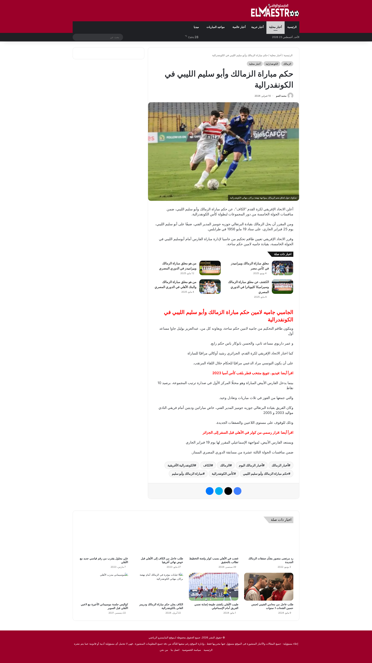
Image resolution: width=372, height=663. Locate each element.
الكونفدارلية (272, 63)
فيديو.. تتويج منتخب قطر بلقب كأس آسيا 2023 (245, 373)
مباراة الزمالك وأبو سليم (187, 474)
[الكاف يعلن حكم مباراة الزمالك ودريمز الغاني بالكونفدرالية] (158, 587)
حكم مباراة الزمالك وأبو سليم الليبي (265, 474)
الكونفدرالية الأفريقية (181, 465)
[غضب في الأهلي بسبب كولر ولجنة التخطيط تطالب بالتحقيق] (213, 541)
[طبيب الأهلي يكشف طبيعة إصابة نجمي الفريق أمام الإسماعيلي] (213, 587)
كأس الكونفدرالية (223, 474)
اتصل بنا (175, 649)
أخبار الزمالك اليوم (251, 465)
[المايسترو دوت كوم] (275, 10)
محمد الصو (281, 95)
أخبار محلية (275, 27)
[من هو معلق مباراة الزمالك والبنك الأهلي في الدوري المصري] (210, 286)
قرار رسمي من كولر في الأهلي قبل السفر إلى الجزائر (241, 432)
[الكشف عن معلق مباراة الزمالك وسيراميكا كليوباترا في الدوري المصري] (282, 286)
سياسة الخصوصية (191, 649)
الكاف (207, 465)
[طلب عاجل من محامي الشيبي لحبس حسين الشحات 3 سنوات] (269, 587)
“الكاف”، (240, 209)
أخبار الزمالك (280, 465)
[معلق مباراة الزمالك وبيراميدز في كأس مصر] (282, 268)
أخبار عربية (257, 27)
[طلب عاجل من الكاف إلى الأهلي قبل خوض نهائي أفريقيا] (158, 541)
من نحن (164, 649)
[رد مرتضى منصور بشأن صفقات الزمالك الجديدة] (269, 541)
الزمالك (287, 63)
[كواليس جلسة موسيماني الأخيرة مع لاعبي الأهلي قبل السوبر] (103, 587)
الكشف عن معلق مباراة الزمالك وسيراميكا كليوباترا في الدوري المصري (248, 287)
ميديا (196, 27)
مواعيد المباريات (216, 27)
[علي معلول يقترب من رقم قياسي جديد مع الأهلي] (103, 541)
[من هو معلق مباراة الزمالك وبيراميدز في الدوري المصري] (210, 268)
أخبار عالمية (239, 27)
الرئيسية (292, 27)
